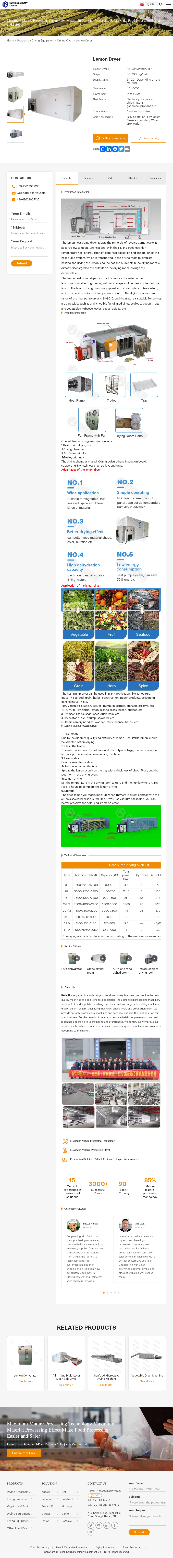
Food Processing (39, 1547)
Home (11, 40)
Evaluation (155, 178)
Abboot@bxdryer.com (31, 193)
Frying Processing (132, 1547)
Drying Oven (65, 40)
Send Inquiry (151, 138)
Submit (21, 263)
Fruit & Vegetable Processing (72, 1547)
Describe (67, 178)
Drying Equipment (43, 40)
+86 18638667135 (101, 1500)
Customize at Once (23, 1453)
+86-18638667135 (28, 186)
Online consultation (114, 138)
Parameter (89, 178)
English (149, 4)
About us (133, 178)
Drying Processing (105, 1547)
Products (23, 40)
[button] (104, 1293)
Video (111, 178)
